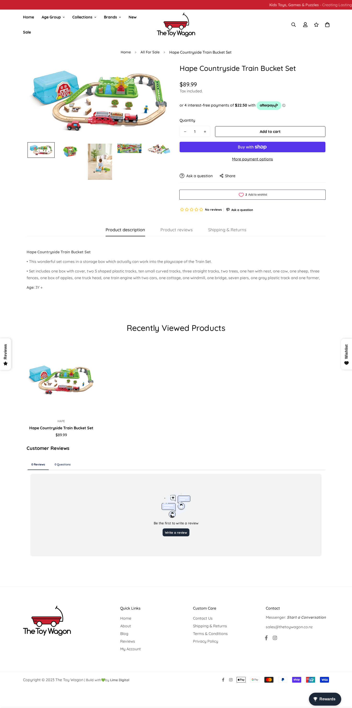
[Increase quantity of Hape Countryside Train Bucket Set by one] (205, 131)
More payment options (252, 159)
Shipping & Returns (210, 625)
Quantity (187, 120)
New (132, 17)
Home (28, 17)
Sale (27, 32)
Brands (110, 17)
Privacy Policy (205, 641)
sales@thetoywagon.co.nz (289, 626)
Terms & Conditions (210, 633)
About (125, 625)
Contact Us (203, 618)
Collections (82, 17)
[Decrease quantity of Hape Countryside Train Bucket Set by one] (185, 131)
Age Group (51, 17)
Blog (124, 633)
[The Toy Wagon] (176, 24)
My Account (130, 648)
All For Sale (150, 52)
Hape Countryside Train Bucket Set (61, 427)
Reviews (127, 641)
